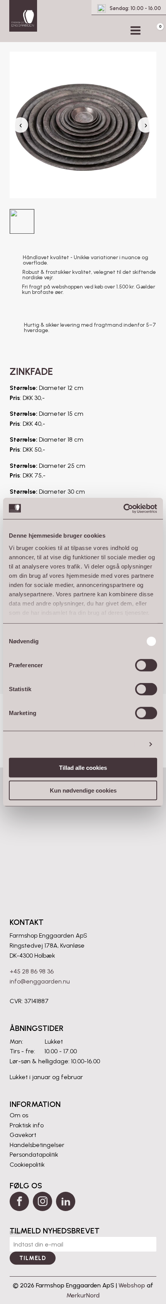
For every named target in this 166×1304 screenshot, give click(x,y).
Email (17, 1232)
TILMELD (32, 1258)
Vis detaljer (127, 744)
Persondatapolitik (34, 1154)
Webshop (132, 1285)
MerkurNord (83, 1295)
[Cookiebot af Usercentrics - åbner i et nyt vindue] (123, 508)
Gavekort (23, 1135)
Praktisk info (27, 1125)
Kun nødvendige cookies (83, 790)
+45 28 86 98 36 (32, 971)
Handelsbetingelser (37, 1145)
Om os (19, 1115)
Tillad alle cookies (83, 767)
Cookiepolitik (27, 1164)
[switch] (146, 665)
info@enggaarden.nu (40, 981)
